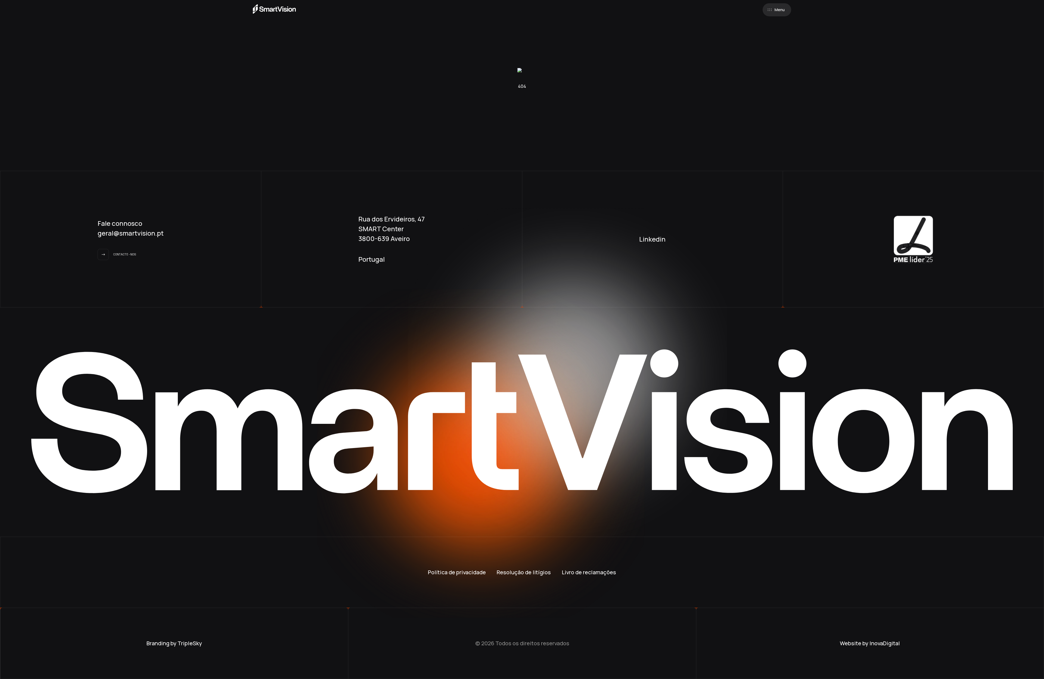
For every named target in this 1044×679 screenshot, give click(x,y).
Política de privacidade (457, 572)
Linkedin (652, 238)
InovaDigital (884, 643)
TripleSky (190, 643)
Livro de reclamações (589, 572)
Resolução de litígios (524, 572)
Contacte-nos (124, 254)
